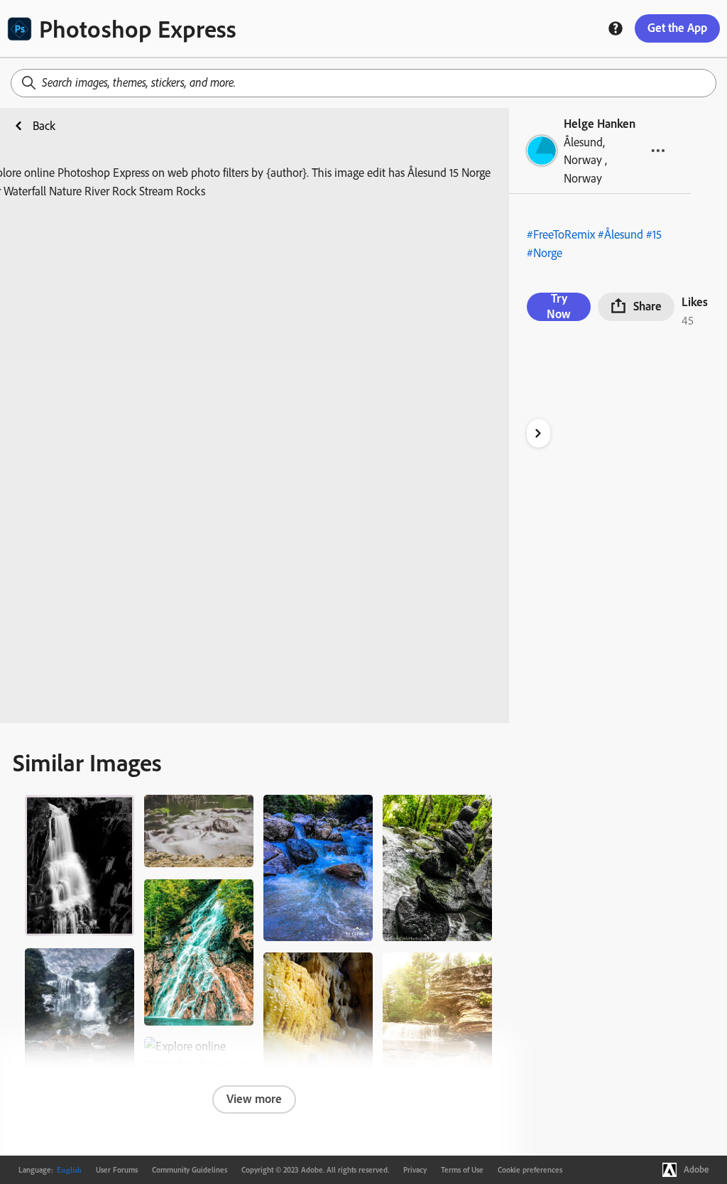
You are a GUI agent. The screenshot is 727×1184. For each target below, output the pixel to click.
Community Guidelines (189, 1170)
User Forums (117, 1170)
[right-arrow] (538, 433)
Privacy (415, 1170)
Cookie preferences (530, 1170)
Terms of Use (462, 1170)
